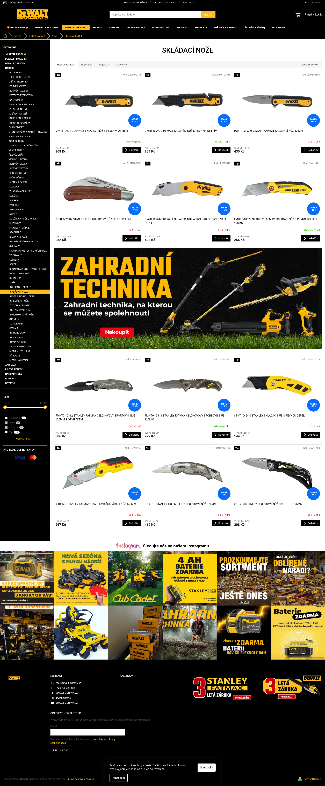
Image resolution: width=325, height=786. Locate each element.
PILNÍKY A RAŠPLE (19, 227)
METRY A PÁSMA (18, 182)
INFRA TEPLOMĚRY (19, 122)
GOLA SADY (16, 337)
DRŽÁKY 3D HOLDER (20, 346)
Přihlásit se (60, 750)
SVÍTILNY (14, 259)
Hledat (208, 14)
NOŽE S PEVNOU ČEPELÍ (23, 296)
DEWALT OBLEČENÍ (15, 63)
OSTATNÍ (10, 383)
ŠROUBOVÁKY (17, 209)
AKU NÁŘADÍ (15, 72)
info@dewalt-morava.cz (68, 683)
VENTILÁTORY (16, 150)
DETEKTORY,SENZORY (21, 95)
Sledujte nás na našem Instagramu (176, 545)
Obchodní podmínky (135, 2)
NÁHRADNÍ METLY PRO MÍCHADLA (28, 250)
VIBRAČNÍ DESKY (18, 163)
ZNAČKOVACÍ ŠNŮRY (20, 191)
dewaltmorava (63, 698)
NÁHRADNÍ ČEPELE (20, 287)
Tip (13, 432)
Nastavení (118, 777)
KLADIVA (14, 186)
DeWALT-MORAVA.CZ (66, 692)
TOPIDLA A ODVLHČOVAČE (23, 145)
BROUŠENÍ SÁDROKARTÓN (23, 241)
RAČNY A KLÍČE (18, 342)
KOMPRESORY (16, 141)
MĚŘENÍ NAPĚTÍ (18, 113)
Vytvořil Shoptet (313, 779)
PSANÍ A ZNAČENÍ (19, 273)
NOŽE (12, 282)
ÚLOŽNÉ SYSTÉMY (18, 168)
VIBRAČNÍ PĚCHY (18, 159)
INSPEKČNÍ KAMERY (20, 118)
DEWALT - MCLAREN (16, 58)
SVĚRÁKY (14, 246)
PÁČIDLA (14, 205)
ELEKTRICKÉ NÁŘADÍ (20, 77)
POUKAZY (10, 378)
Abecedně (121, 64)
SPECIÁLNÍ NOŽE (19, 300)
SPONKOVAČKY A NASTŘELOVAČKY (28, 132)
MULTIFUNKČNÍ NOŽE (22, 314)
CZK (302, 2)
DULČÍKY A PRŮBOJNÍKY (22, 218)
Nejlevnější (86, 64)
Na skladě (16, 417)
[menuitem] (17, 27)
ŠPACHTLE (15, 232)
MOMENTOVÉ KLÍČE (20, 351)
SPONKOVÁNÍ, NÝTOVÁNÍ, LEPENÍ (27, 269)
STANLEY (14, 319)
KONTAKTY (188, 2)
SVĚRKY (13, 200)
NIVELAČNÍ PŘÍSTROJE (21, 104)
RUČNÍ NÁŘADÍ (17, 177)
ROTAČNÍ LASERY (18, 90)
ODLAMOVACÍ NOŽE (21, 310)
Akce (14, 422)
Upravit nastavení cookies (80, 779)
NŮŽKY (13, 214)
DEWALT (13, 328)
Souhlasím (206, 767)
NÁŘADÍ (9, 68)
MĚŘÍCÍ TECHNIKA (18, 81)
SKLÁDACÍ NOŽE (19, 291)
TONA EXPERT (17, 323)
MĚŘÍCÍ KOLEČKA (18, 360)
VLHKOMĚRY (16, 127)
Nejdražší (104, 64)
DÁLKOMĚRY (16, 100)
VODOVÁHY (15, 255)
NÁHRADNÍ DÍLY (13, 374)
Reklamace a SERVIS (165, 2)
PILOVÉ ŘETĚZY (14, 369)
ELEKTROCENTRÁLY (19, 136)
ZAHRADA (10, 364)
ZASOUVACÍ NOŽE (20, 305)
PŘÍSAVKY (14, 355)
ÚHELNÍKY (15, 223)
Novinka (15, 427)
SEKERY (13, 264)
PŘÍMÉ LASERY (17, 86)
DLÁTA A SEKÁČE (18, 237)
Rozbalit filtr (23, 438)
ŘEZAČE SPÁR (16, 154)
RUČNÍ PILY (15, 278)
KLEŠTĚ (13, 195)
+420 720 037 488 (65, 687)
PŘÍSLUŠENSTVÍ (18, 109)
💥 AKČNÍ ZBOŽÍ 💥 (15, 54)
